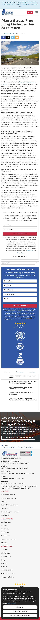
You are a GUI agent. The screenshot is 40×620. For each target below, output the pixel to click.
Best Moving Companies (10, 512)
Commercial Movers (8, 498)
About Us (4, 549)
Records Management (9, 505)
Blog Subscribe (20, 234)
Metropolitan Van (10, 33)
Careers (4, 567)
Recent (7, 372)
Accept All (20, 607)
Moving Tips (5, 515)
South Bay (5, 532)
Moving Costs (6, 556)
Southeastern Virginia (8, 539)
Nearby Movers (6, 570)
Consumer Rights (7, 577)
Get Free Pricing (20, 305)
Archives (33, 372)
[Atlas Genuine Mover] (26, 453)
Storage (4, 501)
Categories (19, 372)
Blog (3, 560)
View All (4, 543)
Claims (3, 563)
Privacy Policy (20, 252)
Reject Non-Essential (20, 611)
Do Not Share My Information (20, 615)
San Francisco (6, 522)
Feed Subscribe (20, 256)
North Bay (5, 529)
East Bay (4, 525)
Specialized (5, 508)
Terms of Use (30, 250)
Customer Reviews (8, 573)
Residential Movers (8, 495)
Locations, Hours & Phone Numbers (18, 437)
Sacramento (5, 536)
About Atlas (5, 553)
